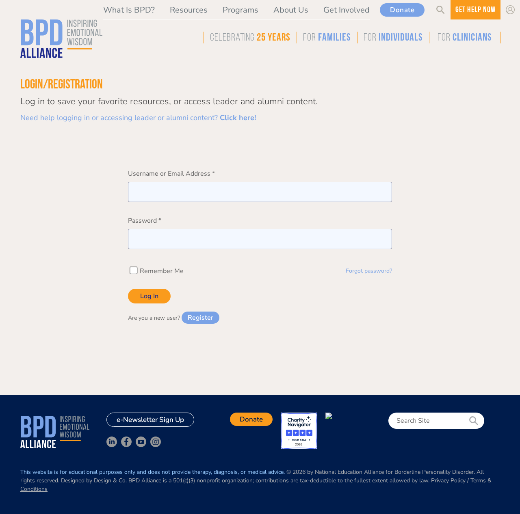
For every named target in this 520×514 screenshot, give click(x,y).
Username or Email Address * (171, 173)
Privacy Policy (448, 480)
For (327, 37)
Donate (402, 10)
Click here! (238, 118)
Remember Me (161, 271)
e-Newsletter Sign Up (150, 419)
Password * (144, 220)
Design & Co (110, 480)
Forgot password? (369, 271)
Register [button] (200, 317)
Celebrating (250, 37)
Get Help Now (475, 10)
